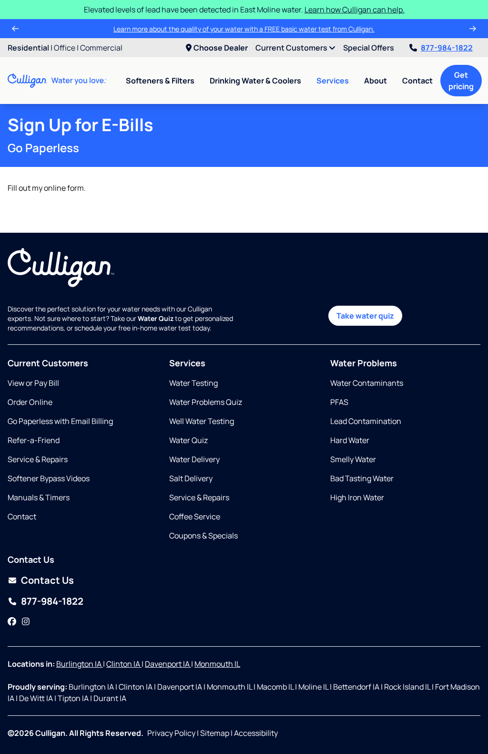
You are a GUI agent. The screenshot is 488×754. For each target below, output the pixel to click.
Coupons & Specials (203, 535)
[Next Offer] (472, 28)
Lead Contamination (365, 421)
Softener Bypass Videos (49, 478)
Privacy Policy (171, 733)
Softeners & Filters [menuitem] (160, 80)
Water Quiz (188, 440)
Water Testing (193, 383)
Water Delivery (194, 459)
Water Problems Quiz (205, 402)
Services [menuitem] (332, 80)
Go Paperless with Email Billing (60, 421)
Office (64, 47)
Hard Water (349, 440)
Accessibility (256, 733)
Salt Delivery (191, 478)
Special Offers (368, 47)
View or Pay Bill (33, 383)
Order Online (30, 402)
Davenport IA (168, 664)
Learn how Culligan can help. (355, 9)
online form (64, 188)
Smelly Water (353, 459)
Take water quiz (365, 315)
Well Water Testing (201, 421)
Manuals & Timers (39, 497)
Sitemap (214, 733)
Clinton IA (124, 664)
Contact (417, 80)
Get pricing (461, 81)
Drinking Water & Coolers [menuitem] (255, 80)
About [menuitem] (375, 80)
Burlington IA (79, 664)
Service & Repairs (38, 459)
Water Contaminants (366, 383)
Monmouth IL (217, 664)
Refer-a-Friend (34, 440)
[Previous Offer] (15, 28)
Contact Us (47, 580)
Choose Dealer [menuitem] (220, 47)
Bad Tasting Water (362, 478)
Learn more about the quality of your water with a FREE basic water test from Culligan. (244, 28)
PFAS (339, 402)
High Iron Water (357, 497)
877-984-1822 (447, 47)
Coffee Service (194, 516)
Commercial (101, 47)
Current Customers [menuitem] (292, 47)
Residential (28, 47)
